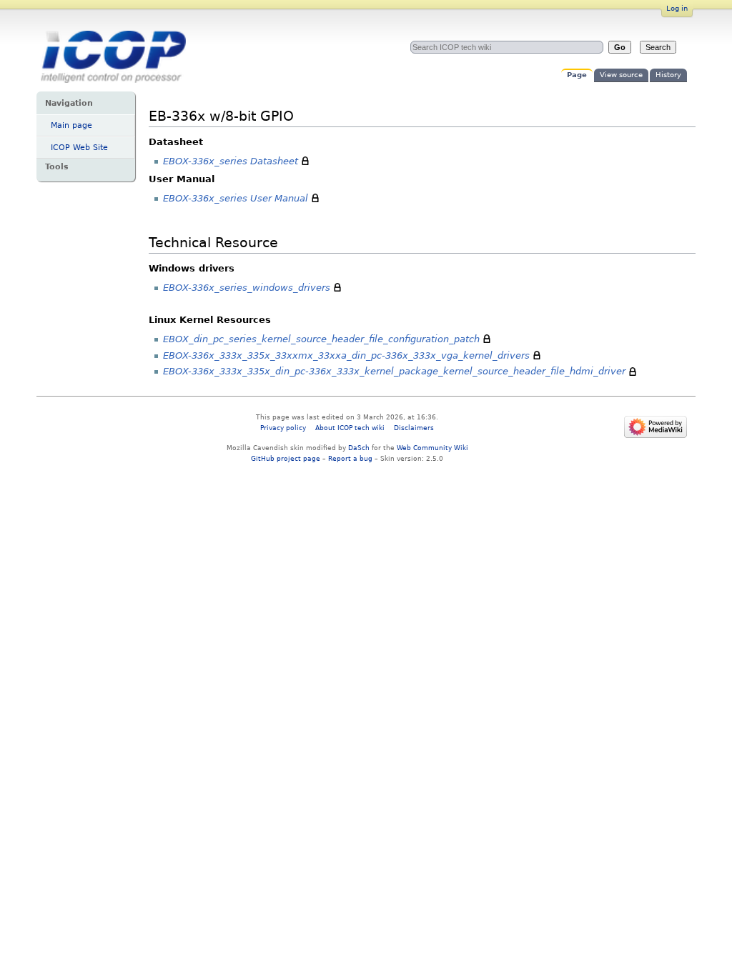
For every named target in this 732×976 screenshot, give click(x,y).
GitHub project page (285, 458)
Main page (71, 125)
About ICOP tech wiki (350, 428)
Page (577, 75)
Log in (677, 8)
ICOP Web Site (79, 147)
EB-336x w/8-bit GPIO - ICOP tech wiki (113, 61)
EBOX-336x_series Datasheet (230, 161)
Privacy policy (283, 428)
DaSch (359, 448)
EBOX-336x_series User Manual (235, 198)
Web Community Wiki (432, 448)
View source (621, 75)
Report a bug (350, 458)
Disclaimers (414, 428)
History (668, 75)
